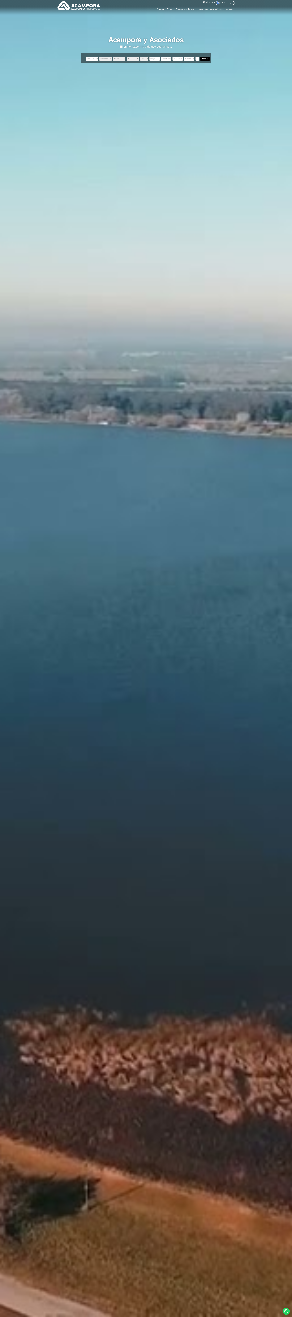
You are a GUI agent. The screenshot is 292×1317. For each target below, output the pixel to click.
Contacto (229, 9)
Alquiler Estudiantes (185, 9)
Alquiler (160, 9)
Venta (169, 9)
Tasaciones (203, 9)
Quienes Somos (217, 9)
